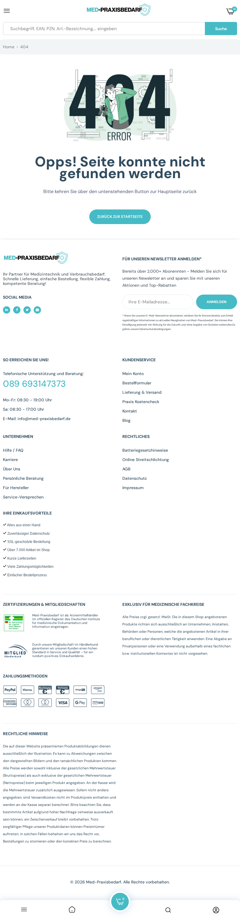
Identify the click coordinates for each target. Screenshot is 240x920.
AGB (126, 469)
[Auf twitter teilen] (27, 310)
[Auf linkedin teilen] (6, 310)
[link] (72, 910)
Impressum (133, 487)
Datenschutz (134, 478)
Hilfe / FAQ (13, 450)
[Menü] (24, 910)
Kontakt (129, 411)
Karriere (10, 459)
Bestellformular (136, 383)
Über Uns (11, 469)
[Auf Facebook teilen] (16, 310)
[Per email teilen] (37, 310)
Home (8, 46)
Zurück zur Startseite (120, 216)
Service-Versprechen (23, 497)
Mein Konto (133, 373)
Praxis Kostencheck (140, 401)
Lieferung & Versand (142, 392)
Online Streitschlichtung (145, 459)
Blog (126, 420)
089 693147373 (34, 383)
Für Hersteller (16, 487)
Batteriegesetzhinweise (145, 450)
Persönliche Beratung (23, 478)
